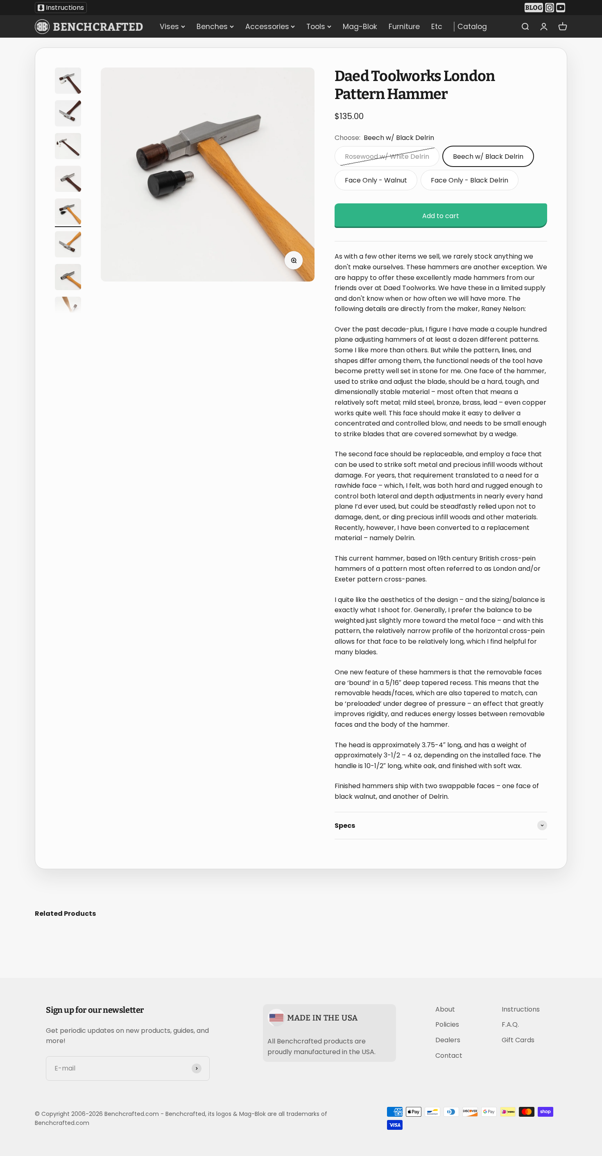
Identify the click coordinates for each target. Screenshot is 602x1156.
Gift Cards (518, 1040)
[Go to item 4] (68, 180)
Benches (212, 27)
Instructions (65, 7)
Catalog (472, 27)
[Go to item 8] (68, 311)
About (445, 1009)
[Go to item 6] (68, 245)
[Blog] (535, 8)
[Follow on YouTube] (561, 8)
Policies (447, 1024)
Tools (315, 27)
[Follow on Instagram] (550, 8)
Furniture (404, 27)
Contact (448, 1055)
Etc (436, 27)
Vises (169, 27)
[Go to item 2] (68, 114)
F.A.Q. (510, 1024)
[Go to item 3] (68, 147)
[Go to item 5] (68, 212)
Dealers (447, 1040)
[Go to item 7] (68, 278)
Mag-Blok (360, 27)
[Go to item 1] (68, 82)
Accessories (267, 27)
